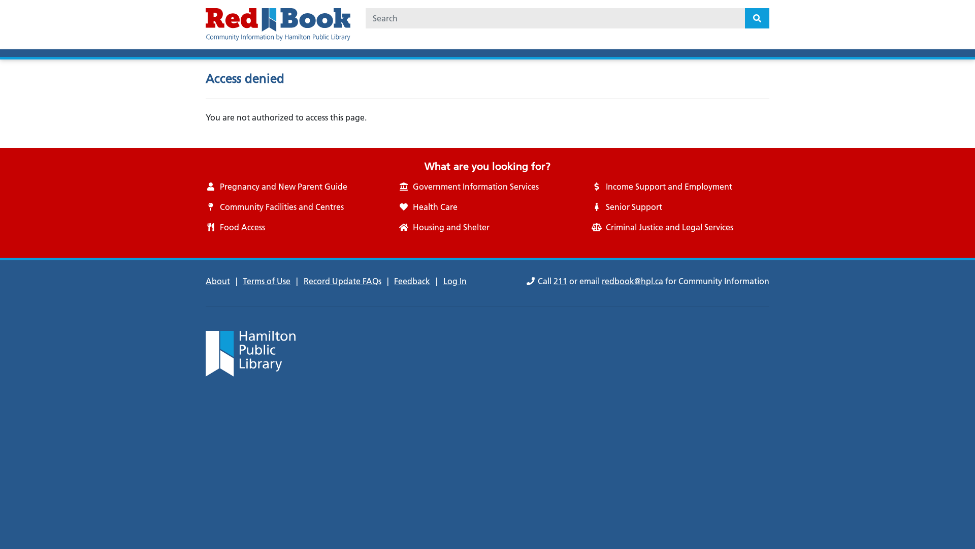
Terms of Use (266, 281)
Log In (455, 281)
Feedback (412, 281)
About (218, 281)
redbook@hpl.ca (632, 281)
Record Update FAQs (342, 281)
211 (560, 281)
